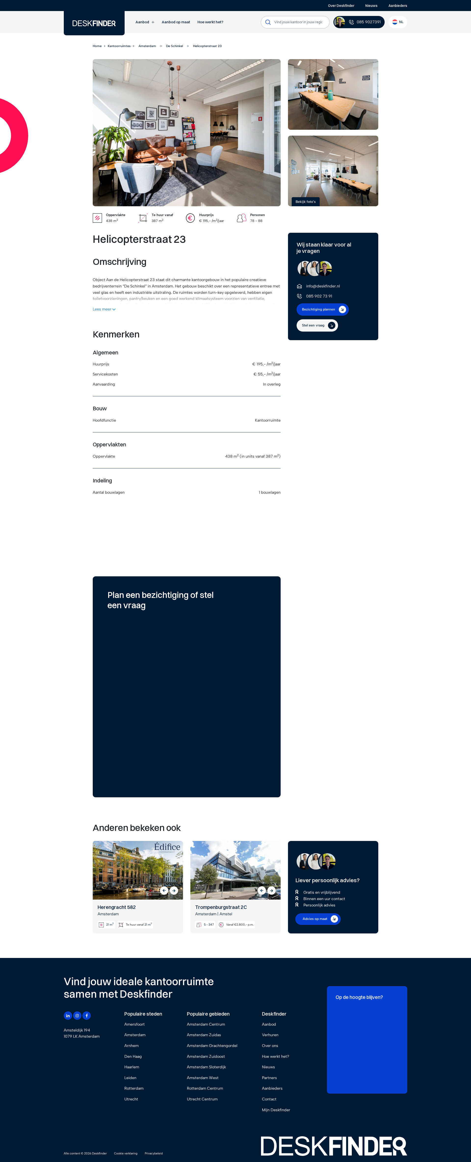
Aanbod (142, 22)
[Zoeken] (268, 22)
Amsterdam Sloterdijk (206, 1067)
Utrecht (131, 1099)
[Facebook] (86, 1015)
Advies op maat (315, 919)
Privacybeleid (154, 1153)
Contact (269, 1099)
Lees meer (102, 309)
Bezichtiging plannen (318, 309)
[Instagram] (77, 1015)
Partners (269, 1077)
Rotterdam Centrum (205, 1088)
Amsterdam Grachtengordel (212, 1045)
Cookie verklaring (125, 1153)
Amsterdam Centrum (206, 1024)
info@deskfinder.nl (323, 286)
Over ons (270, 1045)
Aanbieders (398, 5)
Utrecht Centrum (202, 1099)
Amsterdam (134, 1035)
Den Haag (133, 1056)
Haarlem (131, 1067)
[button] (164, 890)
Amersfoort (134, 1024)
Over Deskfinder (341, 5)
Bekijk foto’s (306, 202)
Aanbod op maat (176, 22)
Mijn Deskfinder (276, 1110)
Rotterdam (134, 1088)
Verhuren (270, 1035)
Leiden (130, 1077)
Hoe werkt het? (210, 22)
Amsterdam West (203, 1077)
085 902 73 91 (319, 296)
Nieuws (371, 5)
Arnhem (131, 1045)
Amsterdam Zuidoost (206, 1056)
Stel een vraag (313, 325)
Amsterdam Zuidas (204, 1035)
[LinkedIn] (68, 1015)
